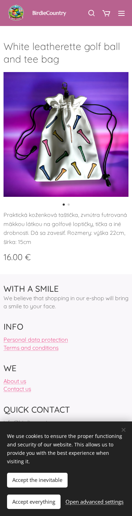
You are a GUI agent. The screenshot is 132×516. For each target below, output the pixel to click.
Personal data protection (36, 339)
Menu (121, 13)
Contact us (17, 388)
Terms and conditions (31, 347)
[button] (91, 13)
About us (15, 381)
